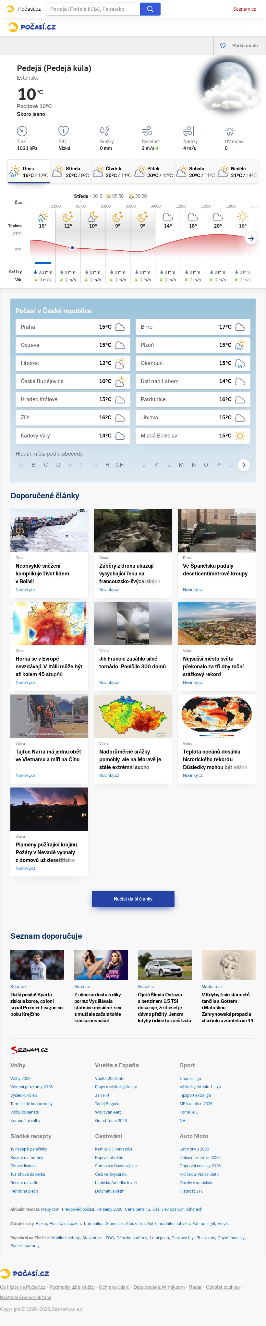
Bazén (41, 1223)
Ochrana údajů (114, 1287)
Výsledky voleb (23, 1095)
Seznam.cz (244, 9)
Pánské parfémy (25, 1245)
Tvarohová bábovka (27, 1174)
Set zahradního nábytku (168, 1223)
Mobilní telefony (65, 1238)
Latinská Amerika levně (116, 1183)
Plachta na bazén (65, 1223)
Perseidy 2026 (109, 1209)
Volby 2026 (20, 1078)
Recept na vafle (24, 1183)
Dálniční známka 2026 (200, 1157)
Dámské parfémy (131, 1238)
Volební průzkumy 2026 (31, 1087)
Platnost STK (191, 1191)
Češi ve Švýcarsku (111, 1174)
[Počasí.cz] (32, 27)
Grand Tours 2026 (111, 1120)
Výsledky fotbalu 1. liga (200, 1087)
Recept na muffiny (26, 1157)
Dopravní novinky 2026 (200, 1166)
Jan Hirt (102, 1095)
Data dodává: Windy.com (159, 1287)
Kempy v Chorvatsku (113, 1149)
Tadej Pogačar (108, 1104)
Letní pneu (159, 1238)
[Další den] (251, 238)
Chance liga (190, 1078)
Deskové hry (183, 1238)
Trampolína (93, 1223)
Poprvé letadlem (110, 1157)
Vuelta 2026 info (110, 1078)
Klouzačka (135, 1223)
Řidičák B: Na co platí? (200, 1174)
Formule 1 (189, 1112)
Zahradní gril (203, 1223)
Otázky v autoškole (196, 1183)
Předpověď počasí (78, 1209)
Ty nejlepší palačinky (28, 1149)
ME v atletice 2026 (196, 1104)
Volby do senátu (24, 1112)
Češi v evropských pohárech (177, 1209)
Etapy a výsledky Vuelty (116, 1087)
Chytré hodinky (231, 1238)
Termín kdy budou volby (31, 1104)
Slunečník (115, 1223)
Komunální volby (25, 1120)
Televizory (206, 1238)
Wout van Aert (108, 1112)
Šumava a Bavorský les (116, 1166)
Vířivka (224, 1223)
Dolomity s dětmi (110, 1191)
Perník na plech (24, 1191)
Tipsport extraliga (195, 1095)
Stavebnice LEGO (98, 1238)
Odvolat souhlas (223, 1287)
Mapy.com (50, 1209)
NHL (184, 1120)
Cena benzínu (137, 1209)
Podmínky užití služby (72, 1287)
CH (119, 464)
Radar (195, 1287)
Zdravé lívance (23, 1166)
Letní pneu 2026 (194, 1149)
